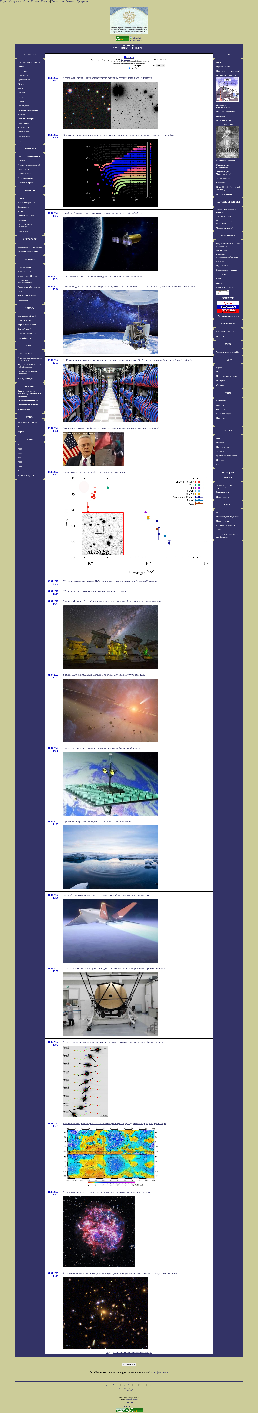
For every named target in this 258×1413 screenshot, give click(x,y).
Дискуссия (82, 1)
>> (151, 1352)
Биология (220, 261)
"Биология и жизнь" (224, 228)
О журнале (220, 409)
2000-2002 (228, 124)
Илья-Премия (24, 409)
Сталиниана (23, 300)
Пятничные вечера (25, 353)
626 (131, 1352)
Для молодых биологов (228, 316)
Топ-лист (70, 1)
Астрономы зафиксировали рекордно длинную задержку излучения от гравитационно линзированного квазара (120, 1273)
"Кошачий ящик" (25, 173)
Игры (218, 372)
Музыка (21, 211)
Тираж (219, 423)
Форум (21, 431)
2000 (20, 462)
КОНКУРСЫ (30, 387)
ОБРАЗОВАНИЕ (228, 236)
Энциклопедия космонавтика (222, 166)
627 (135, 1352)
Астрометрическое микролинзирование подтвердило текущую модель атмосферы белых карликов (113, 1042)
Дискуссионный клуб (27, 316)
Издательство (23, 132)
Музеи (219, 367)
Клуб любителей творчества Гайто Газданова (30, 365)
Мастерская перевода (27, 378)
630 (147, 1352)
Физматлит (220, 183)
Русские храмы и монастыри (25, 225)
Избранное (220, 460)
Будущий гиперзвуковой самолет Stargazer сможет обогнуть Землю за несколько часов (107, 895)
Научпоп (220, 336)
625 (127, 1352)
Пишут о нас (221, 418)
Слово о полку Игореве (27, 276)
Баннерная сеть (222, 492)
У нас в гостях (24, 127)
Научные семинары (224, 194)
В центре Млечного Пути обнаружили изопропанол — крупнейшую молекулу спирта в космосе (112, 601)
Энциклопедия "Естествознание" (223, 173)
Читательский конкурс (28, 404)
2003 (20, 449)
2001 (20, 458)
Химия (219, 283)
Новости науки (222, 521)
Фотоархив (22, 471)
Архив (130, 1385)
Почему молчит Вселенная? (228, 71)
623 (119, 1352)
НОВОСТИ (228, 505)
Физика (219, 278)
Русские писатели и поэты (227, 456)
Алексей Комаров (132, 1399)
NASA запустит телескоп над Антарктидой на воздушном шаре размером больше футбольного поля (114, 968)
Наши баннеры (222, 497)
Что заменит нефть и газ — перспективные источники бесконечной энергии (102, 748)
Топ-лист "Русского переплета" (224, 486)
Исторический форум (27, 333)
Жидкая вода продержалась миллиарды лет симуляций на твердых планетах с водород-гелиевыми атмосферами (120, 135)
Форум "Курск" (24, 329)
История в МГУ (24, 271)
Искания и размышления (28, 110)
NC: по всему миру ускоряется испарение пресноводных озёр (94, 591)
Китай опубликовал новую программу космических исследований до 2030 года (103, 213)
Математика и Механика (226, 270)
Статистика (142, 1385)
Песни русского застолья (226, 376)
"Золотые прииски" (26, 178)
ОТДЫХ (228, 360)
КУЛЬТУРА (30, 190)
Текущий (21, 445)
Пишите (35, 1)
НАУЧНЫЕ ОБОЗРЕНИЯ (228, 202)
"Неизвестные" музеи (27, 215)
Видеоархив (23, 231)
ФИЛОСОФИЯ (29, 239)
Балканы (21, 93)
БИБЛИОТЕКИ (228, 324)
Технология (221, 274)
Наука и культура (223, 120)
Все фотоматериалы (26, 475)
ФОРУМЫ (29, 308)
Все (217, 512)
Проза (20, 97)
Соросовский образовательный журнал (227, 255)
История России (24, 267)
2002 (20, 453)
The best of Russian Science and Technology (227, 535)
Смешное (220, 385)
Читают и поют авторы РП (227, 352)
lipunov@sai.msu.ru (158, 1372)
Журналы (220, 451)
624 (123, 1352)
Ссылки (135, 1385)
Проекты (220, 443)
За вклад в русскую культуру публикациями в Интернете (29, 393)
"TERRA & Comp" (223, 216)
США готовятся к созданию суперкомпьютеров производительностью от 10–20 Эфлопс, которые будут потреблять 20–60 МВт (127, 360)
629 (143, 1352)
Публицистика (24, 80)
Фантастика (23, 427)
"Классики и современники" (29, 156)
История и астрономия (225, 111)
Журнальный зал (25, 141)
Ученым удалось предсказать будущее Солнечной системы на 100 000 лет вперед (104, 674)
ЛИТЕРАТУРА (29, 54)
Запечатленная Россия (27, 295)
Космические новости (225, 160)
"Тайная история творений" (29, 165)
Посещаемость (222, 447)
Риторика (22, 220)
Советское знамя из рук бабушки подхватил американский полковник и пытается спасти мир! (111, 428)
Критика (21, 114)
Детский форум (24, 338)
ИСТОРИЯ (30, 259)
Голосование (58, 1)
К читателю (23, 71)
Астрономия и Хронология (29, 287)
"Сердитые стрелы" (26, 183)
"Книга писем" (24, 169)
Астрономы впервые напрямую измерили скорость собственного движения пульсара (106, 1192)
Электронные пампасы (27, 422)
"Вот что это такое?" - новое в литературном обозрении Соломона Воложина (102, 276)
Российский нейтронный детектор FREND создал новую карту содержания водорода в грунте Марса (114, 1123)
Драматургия (23, 106)
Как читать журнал (224, 414)
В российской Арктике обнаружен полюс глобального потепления (97, 821)
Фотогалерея (23, 207)
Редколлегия (221, 401)
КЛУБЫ (30, 346)
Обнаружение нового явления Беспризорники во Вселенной (94, 472)
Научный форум (24, 320)
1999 (20, 466)
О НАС (228, 393)
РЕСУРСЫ (228, 430)
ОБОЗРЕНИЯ (30, 148)
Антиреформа (222, 250)
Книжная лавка (24, 136)
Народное (220, 380)
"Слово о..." (22, 160)
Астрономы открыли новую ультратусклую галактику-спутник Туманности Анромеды (107, 78)
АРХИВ (29, 439)
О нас (26, 1)
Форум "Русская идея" (27, 324)
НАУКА (228, 54)
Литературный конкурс (28, 400)
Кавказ (20, 88)
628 (139, 1352)
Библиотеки (221, 465)
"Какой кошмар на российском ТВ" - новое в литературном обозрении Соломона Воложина (110, 581)
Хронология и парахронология (25, 281)
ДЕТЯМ (29, 417)
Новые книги (23, 123)
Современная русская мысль (30, 247)
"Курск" (21, 84)
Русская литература (224, 287)
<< (107, 1352)
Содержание (15, 1)
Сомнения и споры (26, 119)
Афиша (21, 67)
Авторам (220, 405)
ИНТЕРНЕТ (228, 477)
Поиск (219, 438)
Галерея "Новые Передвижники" (129, 1389)
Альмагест (22, 291)
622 (115, 1352)
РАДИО (228, 344)
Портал (3, 1)
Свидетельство (125, 60)
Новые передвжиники (27, 202)
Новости (45, 1)
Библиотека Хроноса (225, 331)
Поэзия (21, 101)
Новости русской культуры (29, 62)
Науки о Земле (222, 265)
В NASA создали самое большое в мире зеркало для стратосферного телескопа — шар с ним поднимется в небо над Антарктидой (129, 286)
